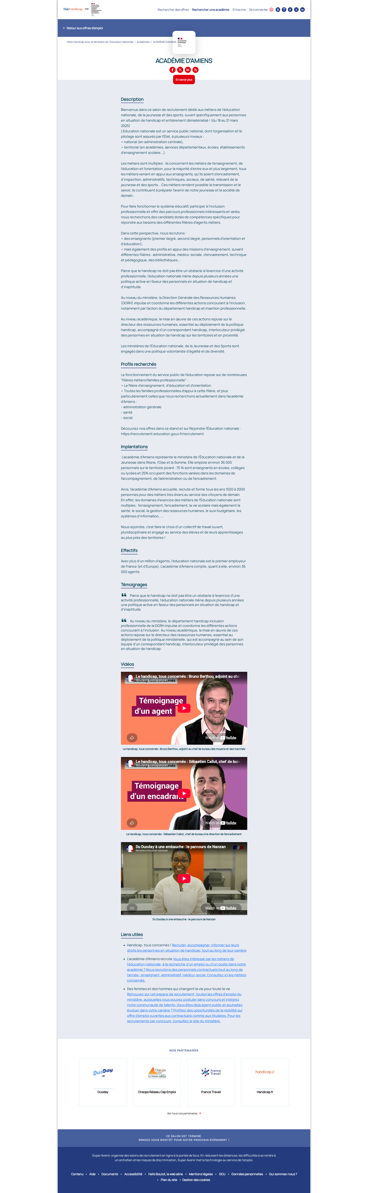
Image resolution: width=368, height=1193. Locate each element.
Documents (110, 1174)
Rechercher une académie (210, 9)
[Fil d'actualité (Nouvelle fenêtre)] (195, 70)
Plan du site (169, 1180)
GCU (222, 1174)
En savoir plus (184, 79)
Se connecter (258, 9)
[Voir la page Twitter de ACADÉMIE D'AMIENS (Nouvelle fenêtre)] (180, 70)
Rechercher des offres (173, 9)
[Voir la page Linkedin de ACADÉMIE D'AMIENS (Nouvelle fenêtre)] (188, 70)
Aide (92, 1174)
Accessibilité (133, 1174)
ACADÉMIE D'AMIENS (164, 42)
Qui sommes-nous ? (283, 1174)
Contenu (77, 1174)
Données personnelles (247, 1174)
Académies (143, 42)
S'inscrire (239, 9)
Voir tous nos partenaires (182, 1113)
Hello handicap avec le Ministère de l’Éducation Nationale (100, 42)
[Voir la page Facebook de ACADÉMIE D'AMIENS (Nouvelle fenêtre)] (172, 70)
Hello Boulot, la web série (165, 1174)
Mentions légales (201, 1174)
